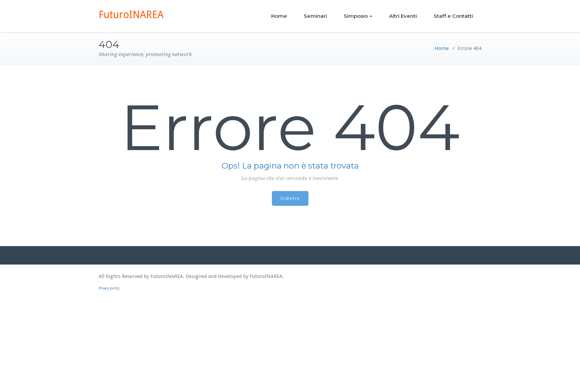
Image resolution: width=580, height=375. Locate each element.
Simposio (356, 16)
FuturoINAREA (131, 14)
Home (279, 16)
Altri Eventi (403, 16)
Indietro (290, 198)
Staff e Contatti (453, 16)
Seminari (315, 16)
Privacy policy (109, 288)
